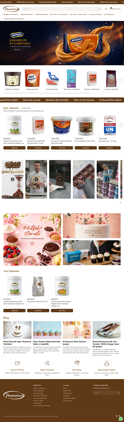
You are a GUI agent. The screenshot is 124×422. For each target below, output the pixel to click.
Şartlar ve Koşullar (67, 400)
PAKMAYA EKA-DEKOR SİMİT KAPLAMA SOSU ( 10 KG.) (36, 142)
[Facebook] (116, 416)
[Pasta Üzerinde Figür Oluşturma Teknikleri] (17, 330)
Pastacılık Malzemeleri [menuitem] (27, 14)
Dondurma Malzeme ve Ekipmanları (41, 405)
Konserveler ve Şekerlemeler (91, 89)
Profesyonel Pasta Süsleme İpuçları (74, 342)
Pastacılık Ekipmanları (52, 89)
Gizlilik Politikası (67, 391)
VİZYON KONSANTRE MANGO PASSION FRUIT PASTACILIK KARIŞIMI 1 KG (61, 304)
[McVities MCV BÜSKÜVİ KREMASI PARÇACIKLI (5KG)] (62, 125)
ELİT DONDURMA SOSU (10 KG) (85, 141)
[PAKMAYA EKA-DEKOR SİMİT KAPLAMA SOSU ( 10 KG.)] (38, 125)
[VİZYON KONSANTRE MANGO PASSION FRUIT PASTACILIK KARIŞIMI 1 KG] (62, 286)
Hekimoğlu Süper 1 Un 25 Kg (107, 141)
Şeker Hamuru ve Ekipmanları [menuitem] (58, 14)
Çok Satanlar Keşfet (25, 108)
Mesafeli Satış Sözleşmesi (69, 398)
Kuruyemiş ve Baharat (38, 400)
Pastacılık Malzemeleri (32, 89)
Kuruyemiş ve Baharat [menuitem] (95, 14)
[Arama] (99, 9)
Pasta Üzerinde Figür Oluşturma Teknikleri (17, 342)
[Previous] (3, 81)
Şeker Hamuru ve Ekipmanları (72, 89)
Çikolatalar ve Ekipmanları (12, 89)
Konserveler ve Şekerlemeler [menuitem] (78, 14)
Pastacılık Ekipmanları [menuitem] (42, 14)
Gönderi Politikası (67, 393)
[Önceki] (116, 202)
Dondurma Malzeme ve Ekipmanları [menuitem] (14, 19)
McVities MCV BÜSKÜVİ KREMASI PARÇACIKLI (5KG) (61, 142)
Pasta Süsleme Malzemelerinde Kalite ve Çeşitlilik (46, 342)
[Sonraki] (120, 202)
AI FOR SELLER (54, 416)
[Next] (121, 81)
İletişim (64, 388)
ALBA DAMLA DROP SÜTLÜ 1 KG (37, 302)
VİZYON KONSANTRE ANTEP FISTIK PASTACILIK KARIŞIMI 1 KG (13, 142)
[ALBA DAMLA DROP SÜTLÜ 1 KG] (38, 286)
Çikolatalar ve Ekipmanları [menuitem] (10, 14)
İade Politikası (66, 396)
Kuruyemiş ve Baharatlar (111, 89)
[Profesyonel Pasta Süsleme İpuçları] (77, 330)
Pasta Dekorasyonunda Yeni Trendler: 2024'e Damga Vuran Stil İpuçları (106, 344)
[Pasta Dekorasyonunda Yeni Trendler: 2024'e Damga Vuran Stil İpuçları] (107, 330)
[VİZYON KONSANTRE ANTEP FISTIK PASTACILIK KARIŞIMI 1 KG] (14, 125)
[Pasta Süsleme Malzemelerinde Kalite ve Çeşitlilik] (47, 330)
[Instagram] (119, 416)
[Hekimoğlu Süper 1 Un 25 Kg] (110, 125)
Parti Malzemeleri (37, 403)
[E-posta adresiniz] (119, 393)
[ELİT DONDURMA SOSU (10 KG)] (86, 125)
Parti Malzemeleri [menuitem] (109, 14)
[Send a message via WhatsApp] (121, 419)
